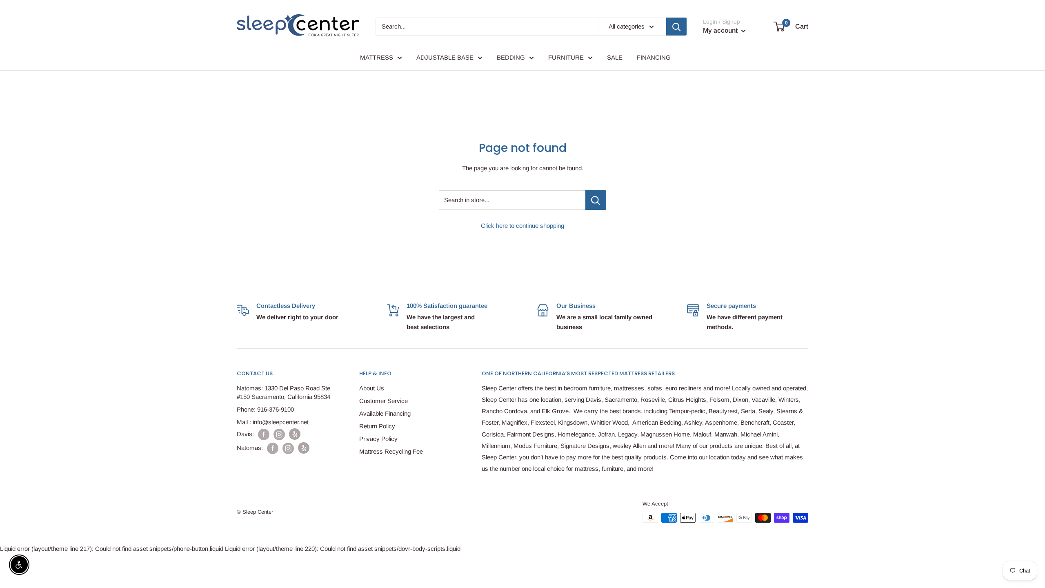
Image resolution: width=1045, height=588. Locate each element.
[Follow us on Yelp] (294, 434)
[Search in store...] (595, 200)
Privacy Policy (378, 438)
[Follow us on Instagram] (279, 434)
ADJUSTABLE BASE (445, 57)
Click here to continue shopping (522, 225)
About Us (371, 388)
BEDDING (511, 57)
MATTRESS (376, 57)
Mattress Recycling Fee (391, 451)
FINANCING (654, 57)
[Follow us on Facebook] (263, 434)
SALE (615, 57)
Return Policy (377, 426)
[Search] (676, 27)
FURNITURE (566, 57)
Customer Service (383, 400)
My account (721, 30)
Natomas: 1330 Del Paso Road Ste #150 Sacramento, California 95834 (283, 392)
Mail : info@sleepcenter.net (273, 422)
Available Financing (385, 413)
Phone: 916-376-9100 (265, 409)
